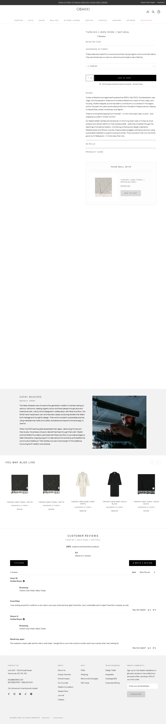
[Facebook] (9, 694)
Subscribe (136, 694)
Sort (134, 572)
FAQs (83, 670)
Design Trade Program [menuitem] (148, 2)
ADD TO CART (131, 193)
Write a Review (143, 564)
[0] (159, 11)
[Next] (158, 462)
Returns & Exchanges (89, 678)
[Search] (153, 11)
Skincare (117, 21)
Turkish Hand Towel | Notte (51, 502)
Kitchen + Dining (72, 21)
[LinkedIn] (31, 694)
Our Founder (63, 683)
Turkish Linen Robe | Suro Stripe (83, 503)
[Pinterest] (20, 694)
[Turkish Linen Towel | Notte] (19, 484)
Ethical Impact (64, 678)
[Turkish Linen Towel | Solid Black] (146, 484)
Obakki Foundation (65, 687)
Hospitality (109, 674)
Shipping (84, 674)
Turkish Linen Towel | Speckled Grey (133, 181)
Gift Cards (85, 683)
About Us (61, 670)
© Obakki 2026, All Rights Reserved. (25, 718)
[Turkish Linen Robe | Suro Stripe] (83, 484)
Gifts (30, 21)
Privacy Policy (45, 718)
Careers (61, 699)
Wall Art (54, 21)
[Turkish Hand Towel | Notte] (51, 484)
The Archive (146, 21)
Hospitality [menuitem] (161, 2)
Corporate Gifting (112, 683)
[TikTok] (25, 694)
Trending (18, 21)
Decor (42, 21)
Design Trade (110, 670)
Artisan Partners (64, 674)
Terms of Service (58, 718)
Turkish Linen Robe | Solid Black (115, 503)
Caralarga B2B (111, 678)
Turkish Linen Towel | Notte (20, 502)
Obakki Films (63, 691)
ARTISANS (131, 21)
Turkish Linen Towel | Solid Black (146, 503)
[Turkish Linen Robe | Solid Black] (114, 484)
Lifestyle (102, 21)
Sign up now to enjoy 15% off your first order (83, 3)
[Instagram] (14, 694)
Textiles (89, 21)
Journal (61, 695)
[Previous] (151, 462)
